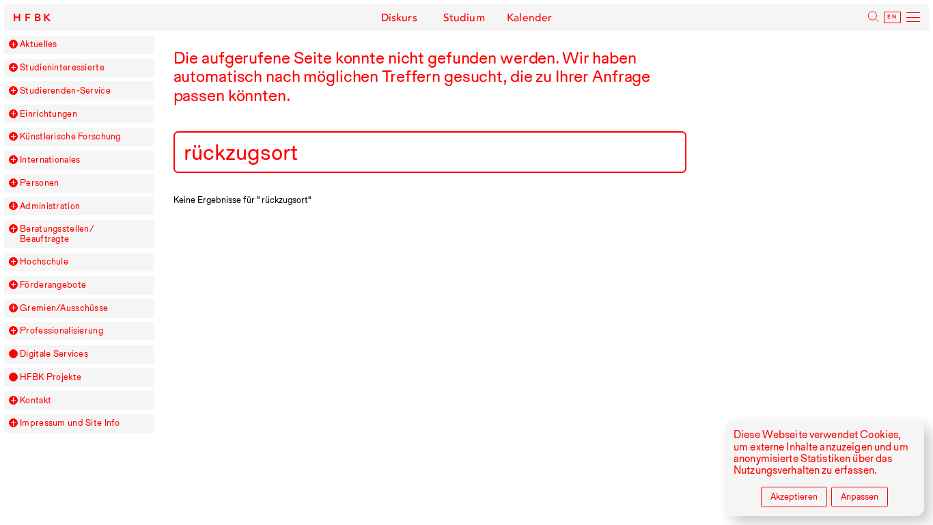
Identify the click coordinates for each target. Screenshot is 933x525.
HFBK (33, 18)
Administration (50, 206)
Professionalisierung (61, 331)
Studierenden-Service (65, 91)
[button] (13, 44)
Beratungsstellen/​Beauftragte (57, 233)
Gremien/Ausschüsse (64, 308)
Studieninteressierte (62, 67)
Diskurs (399, 18)
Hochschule (44, 262)
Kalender (529, 18)
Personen (39, 183)
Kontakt (35, 400)
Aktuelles (38, 44)
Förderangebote (53, 285)
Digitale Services (54, 354)
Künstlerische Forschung (70, 137)
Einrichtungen (48, 114)
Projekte (50, 377)
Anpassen (859, 497)
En (892, 17)
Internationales (50, 160)
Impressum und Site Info (70, 423)
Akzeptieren (794, 497)
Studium (464, 18)
